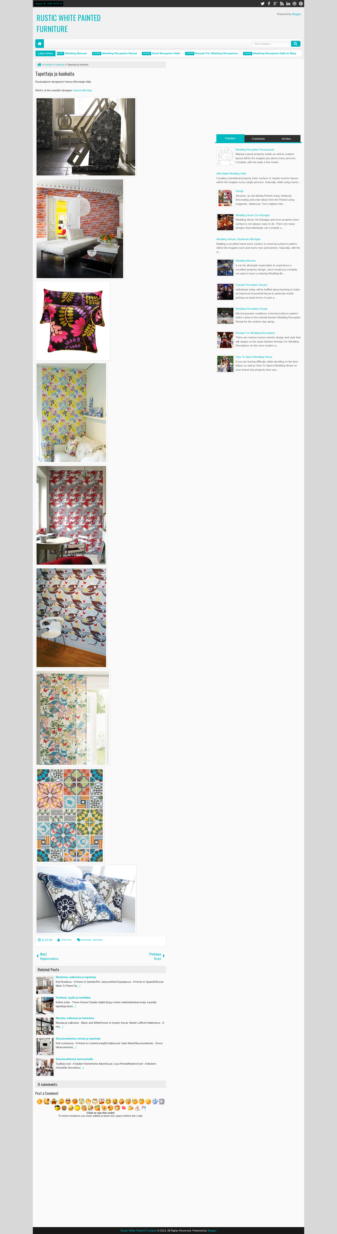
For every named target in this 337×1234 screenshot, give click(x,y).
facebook (269, 3)
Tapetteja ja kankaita (54, 73)
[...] (78, 985)
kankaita (86, 939)
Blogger (296, 14)
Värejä (239, 191)
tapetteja (98, 939)
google (275, 3)
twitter (262, 3)
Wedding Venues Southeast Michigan (238, 239)
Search (295, 44)
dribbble (294, 3)
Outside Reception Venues (251, 284)
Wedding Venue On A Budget (253, 215)
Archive (286, 138)
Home (39, 43)
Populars (230, 138)
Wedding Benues (63, 53)
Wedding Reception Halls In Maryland (264, 53)
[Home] (39, 64)
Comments (258, 138)
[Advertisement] (258, 96)
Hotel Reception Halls (153, 53)
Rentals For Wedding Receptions (203, 53)
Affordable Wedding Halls (231, 173)
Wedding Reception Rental (106, 53)
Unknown (66, 939)
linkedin (288, 3)
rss (282, 3)
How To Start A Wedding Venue (254, 356)
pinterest (301, 3)
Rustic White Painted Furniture (138, 1230)
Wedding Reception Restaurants (255, 149)
